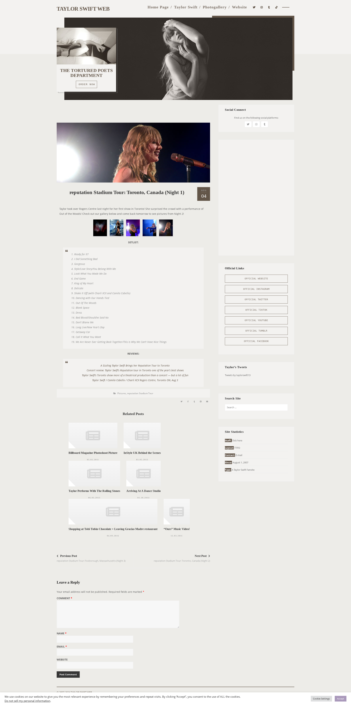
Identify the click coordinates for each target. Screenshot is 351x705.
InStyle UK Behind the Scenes (142, 452)
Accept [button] (340, 698)
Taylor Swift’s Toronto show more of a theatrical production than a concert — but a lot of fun (135, 375)
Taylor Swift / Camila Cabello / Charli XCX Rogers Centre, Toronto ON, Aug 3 (135, 380)
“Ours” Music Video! (177, 529)
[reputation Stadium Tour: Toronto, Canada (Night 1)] (181, 401)
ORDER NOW (87, 84)
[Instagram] (262, 7)
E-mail (239, 455)
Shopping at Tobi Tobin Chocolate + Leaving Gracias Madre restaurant (113, 529)
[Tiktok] (276, 7)
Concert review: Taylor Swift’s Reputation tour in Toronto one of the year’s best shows (135, 370)
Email (62, 646)
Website (239, 7)
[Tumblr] (269, 7)
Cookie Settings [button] (321, 698)
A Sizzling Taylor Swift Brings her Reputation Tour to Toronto (135, 365)
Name (62, 633)
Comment (64, 598)
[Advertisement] (133, 113)
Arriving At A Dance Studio (143, 490)
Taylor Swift (185, 7)
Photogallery (215, 7)
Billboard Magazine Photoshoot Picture (93, 452)
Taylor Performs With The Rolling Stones (94, 490)
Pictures (121, 393)
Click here (237, 440)
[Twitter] (254, 7)
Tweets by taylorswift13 (237, 375)
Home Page (158, 7)
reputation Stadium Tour (140, 393)
